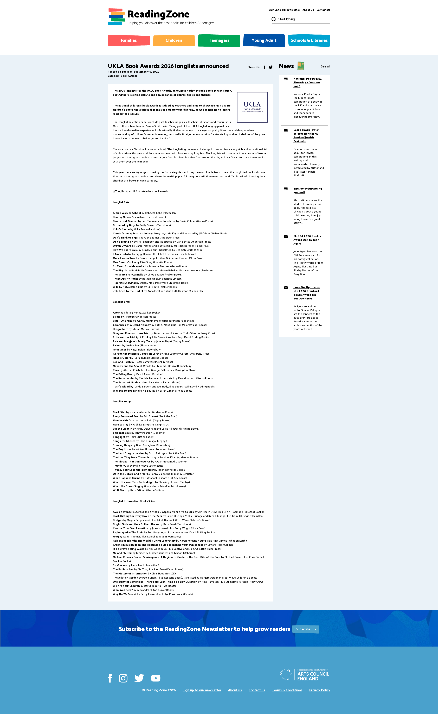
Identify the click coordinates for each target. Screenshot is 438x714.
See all (325, 66)
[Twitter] (270, 67)
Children (174, 40)
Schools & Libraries (309, 40)
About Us (308, 10)
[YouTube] (155, 678)
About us (235, 690)
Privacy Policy (319, 690)
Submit (273, 19)
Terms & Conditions (287, 690)
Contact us (257, 690)
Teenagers (219, 40)
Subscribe (303, 629)
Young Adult (264, 40)
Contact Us (323, 10)
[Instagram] (123, 678)
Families (129, 40)
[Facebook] (264, 67)
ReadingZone (171, 16)
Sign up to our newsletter (284, 10)
